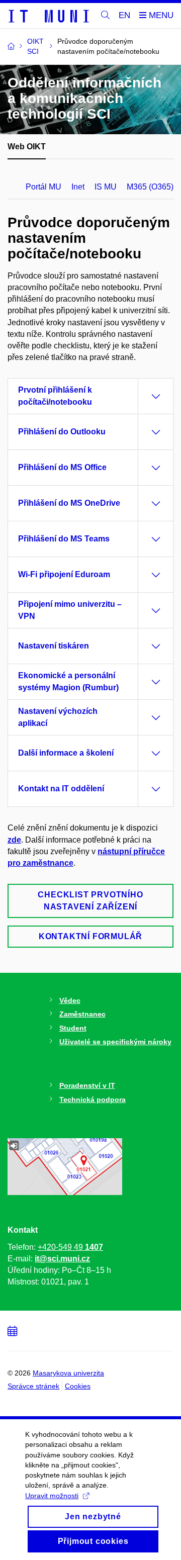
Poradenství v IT (87, 1085)
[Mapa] (65, 1166)
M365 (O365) (150, 186)
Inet (77, 186)
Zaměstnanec (82, 1014)
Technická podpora (92, 1099)
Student (72, 1028)
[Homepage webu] (48, 16)
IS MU (106, 186)
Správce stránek (33, 1386)
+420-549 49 (70, 1247)
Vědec (69, 1000)
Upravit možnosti (51, 1496)
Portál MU (43, 186)
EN (124, 15)
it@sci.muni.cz (62, 1258)
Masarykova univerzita (68, 1373)
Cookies (77, 1386)
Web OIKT (27, 146)
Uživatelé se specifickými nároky (115, 1042)
